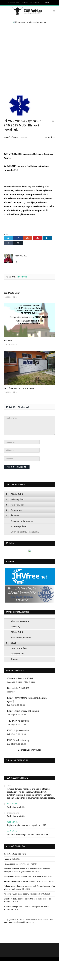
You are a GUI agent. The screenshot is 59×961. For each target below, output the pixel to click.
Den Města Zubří (12, 293)
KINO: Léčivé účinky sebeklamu (23, 711)
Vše (54, 137)
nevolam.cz (30, 922)
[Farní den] (29, 320)
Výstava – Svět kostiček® (20, 678)
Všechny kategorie (20, 621)
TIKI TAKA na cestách (18, 720)
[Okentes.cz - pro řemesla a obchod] (29, 551)
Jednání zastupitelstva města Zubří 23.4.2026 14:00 (25, 881)
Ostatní (48, 137)
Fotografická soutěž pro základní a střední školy (24, 876)
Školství (15, 515)
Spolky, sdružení (19, 648)
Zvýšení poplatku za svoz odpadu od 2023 (26, 825)
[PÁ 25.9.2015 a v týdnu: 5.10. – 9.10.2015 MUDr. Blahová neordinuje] (29, 106)
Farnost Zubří (17, 505)
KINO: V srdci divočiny (18, 740)
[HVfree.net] (30, 584)
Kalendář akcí (13, 3)
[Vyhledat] (54, 11)
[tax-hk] (30, 602)
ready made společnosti (14, 922)
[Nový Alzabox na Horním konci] (29, 368)
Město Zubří (17, 494)
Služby (14, 643)
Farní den (8, 340)
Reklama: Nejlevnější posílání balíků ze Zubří (28, 834)
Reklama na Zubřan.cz (31, 3)
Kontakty (47, 3)
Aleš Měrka (11, 137)
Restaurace (16, 510)
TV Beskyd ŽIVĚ (18, 526)
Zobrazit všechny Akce (29, 750)
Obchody (15, 627)
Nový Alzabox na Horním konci (19, 388)
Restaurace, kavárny (21, 637)
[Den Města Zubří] (29, 287)
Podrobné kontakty (16, 807)
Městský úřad (17, 499)
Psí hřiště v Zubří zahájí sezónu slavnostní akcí (23, 894)
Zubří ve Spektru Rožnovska (25, 532)
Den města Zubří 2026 (18, 688)
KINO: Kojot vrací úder (18, 730)
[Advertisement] (29, 58)
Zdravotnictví (17, 654)
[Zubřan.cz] (29, 11)
